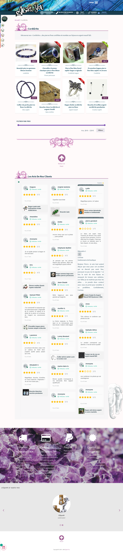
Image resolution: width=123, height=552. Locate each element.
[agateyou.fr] (29, 8)
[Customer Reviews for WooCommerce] (103, 183)
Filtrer (100, 130)
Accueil (17, 20)
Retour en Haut (61, 163)
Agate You (67, 549)
